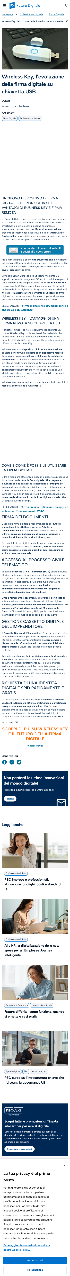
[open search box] (65, 5)
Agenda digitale (13, 1071)
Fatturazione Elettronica (17, 1005)
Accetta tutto (35, 1260)
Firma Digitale (56, 14)
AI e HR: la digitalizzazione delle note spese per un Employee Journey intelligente (31, 950)
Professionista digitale (31, 14)
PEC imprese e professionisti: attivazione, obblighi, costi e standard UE (32, 884)
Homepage (7, 14)
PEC (26, 1071)
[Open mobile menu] (5, 5)
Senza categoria (39, 1071)
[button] (4, 762)
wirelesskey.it (35, 745)
